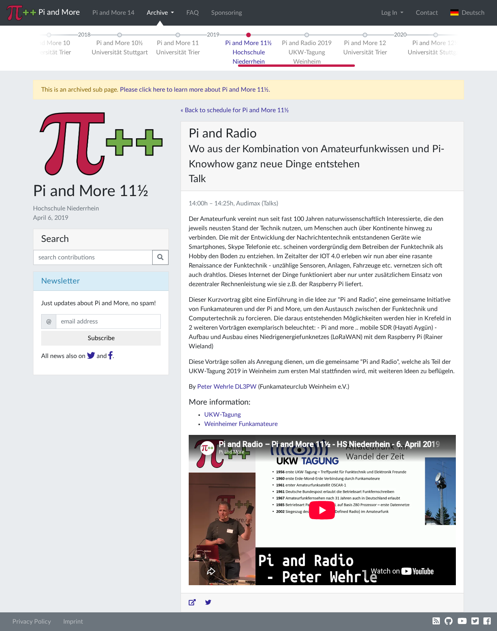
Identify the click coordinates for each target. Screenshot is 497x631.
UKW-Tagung (222, 415)
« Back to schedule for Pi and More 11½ (235, 110)
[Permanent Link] (192, 603)
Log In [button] (390, 13)
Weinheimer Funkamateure (241, 424)
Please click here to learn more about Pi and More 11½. (195, 90)
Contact (427, 13)
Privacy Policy (31, 622)
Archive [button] (158, 13)
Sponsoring (226, 13)
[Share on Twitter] (208, 603)
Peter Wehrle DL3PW (227, 387)
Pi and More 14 (113, 13)
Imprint (73, 622)
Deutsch (472, 13)
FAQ (192, 13)
